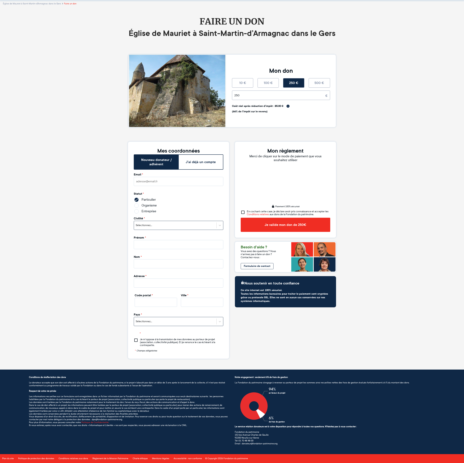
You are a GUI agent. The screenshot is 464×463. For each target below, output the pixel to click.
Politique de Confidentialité (95, 422)
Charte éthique (140, 458)
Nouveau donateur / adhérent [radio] (156, 162)
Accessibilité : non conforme (188, 458)
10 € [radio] (242, 83)
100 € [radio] (268, 83)
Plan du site (8, 458)
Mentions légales (160, 458)
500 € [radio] (319, 83)
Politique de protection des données (36, 458)
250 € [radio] (293, 83)
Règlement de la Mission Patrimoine (110, 458)
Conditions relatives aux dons (73, 458)
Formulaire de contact (257, 266)
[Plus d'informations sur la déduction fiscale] (288, 106)
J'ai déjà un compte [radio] (201, 162)
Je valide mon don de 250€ (285, 225)
